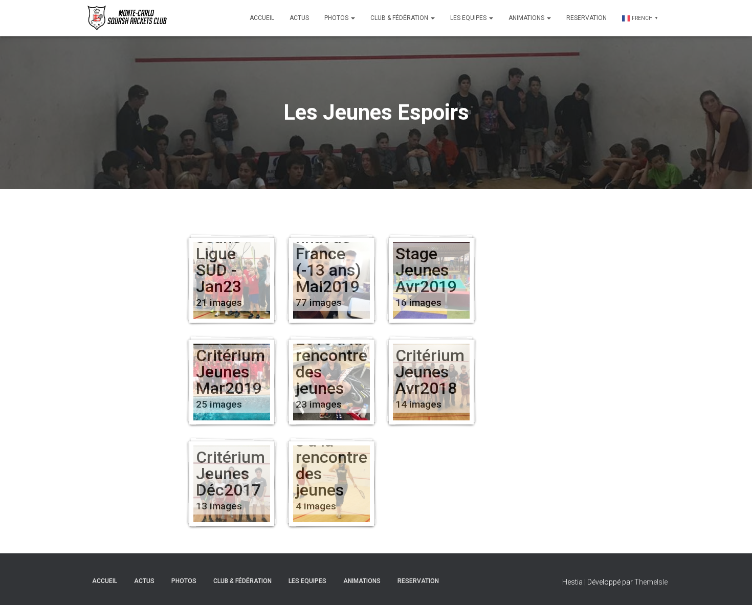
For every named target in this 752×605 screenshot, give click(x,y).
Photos (337, 17)
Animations (527, 17)
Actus (299, 17)
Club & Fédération (400, 17)
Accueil (262, 17)
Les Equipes (469, 17)
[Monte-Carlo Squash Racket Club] (126, 18)
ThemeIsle (651, 582)
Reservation (586, 17)
